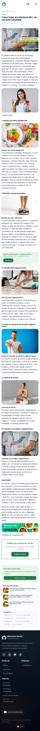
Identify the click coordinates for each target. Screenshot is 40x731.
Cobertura (6, 669)
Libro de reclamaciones (8, 700)
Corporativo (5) (8, 618)
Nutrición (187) (8, 621)
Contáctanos (27, 665)
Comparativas (8, 673)
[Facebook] (15, 655)
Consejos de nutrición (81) (23, 615)
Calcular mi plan (20, 578)
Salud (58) (7, 624)
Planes (5, 665)
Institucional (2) (20, 618)
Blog (7, 11)
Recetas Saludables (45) (23, 621)
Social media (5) (17, 624)
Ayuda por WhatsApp (6, 684)
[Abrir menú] (36, 4)
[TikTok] (20, 655)
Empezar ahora (20, 554)
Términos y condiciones (7, 690)
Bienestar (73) (8, 615)
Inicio (3, 11)
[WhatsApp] (4, 655)
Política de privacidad (10, 695)
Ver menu (8, 260)
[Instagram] (9, 655)
